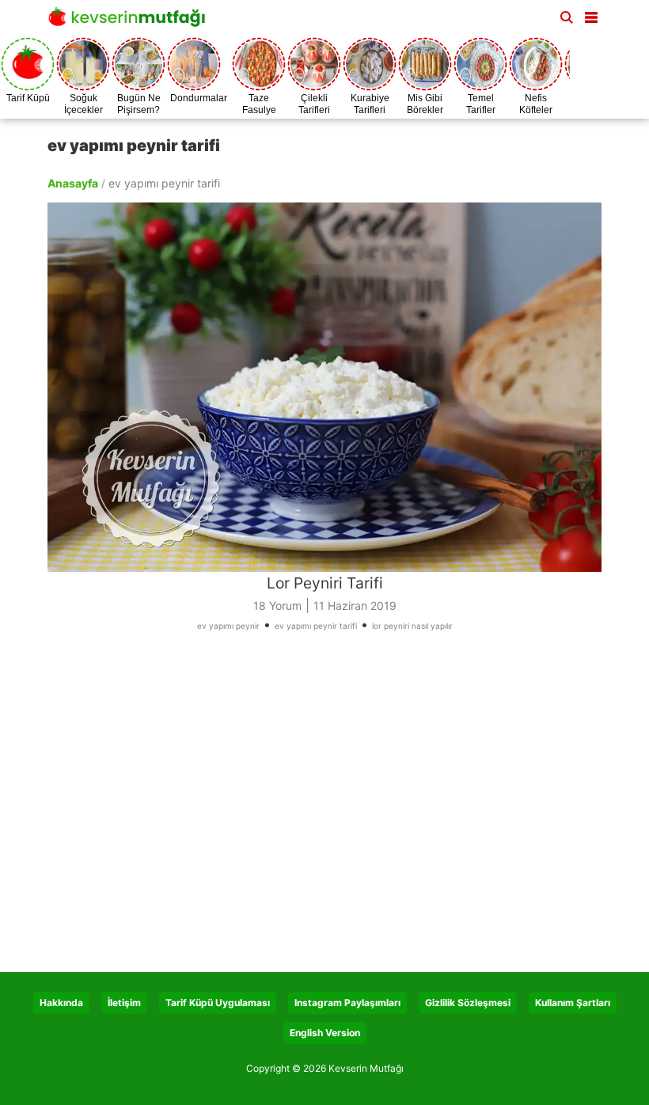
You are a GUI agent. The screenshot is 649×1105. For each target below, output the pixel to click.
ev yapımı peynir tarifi (316, 625)
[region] (324, 807)
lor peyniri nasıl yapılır (412, 625)
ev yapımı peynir (228, 625)
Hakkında (61, 1003)
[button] (591, 14)
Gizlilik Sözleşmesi (467, 1003)
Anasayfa (72, 183)
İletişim (124, 1003)
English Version (325, 1033)
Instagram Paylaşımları (347, 1003)
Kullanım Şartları (572, 1003)
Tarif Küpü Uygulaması (217, 1003)
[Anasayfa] (130, 21)
